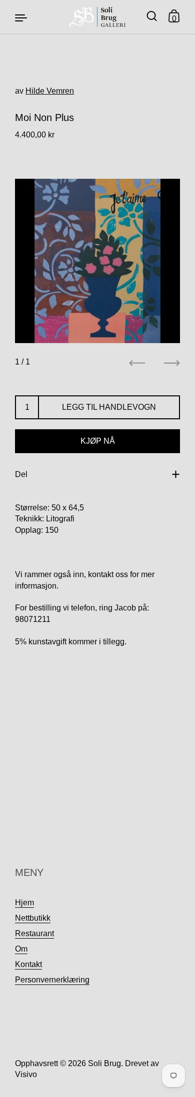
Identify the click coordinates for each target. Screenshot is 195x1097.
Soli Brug (104, 1063)
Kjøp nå (97, 441)
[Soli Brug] (98, 17)
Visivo (26, 1074)
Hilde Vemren (50, 91)
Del (21, 474)
